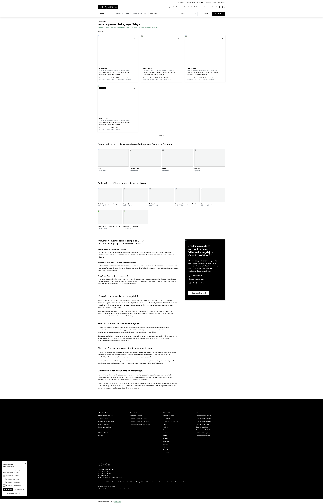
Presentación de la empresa (106, 421)
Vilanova (165, 444)
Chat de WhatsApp (197, 279)
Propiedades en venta (103, 27)
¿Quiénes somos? (103, 418)
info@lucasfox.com (103, 475)
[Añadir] (134, 38)
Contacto (215, 7)
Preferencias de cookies (182, 482)
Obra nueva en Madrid (202, 424)
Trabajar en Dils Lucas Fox (105, 415)
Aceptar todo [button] (8, 489)
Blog (193, 2)
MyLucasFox (222, 2)
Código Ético (140, 482)
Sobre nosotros (181, 2)
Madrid (165, 424)
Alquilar (175, 7)
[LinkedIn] (102, 464)
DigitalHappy (117, 501)
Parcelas (197, 169)
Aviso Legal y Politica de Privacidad (108, 482)
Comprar (169, 7)
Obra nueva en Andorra (203, 435)
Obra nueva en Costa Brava (204, 418)
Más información (15, 472)
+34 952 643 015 (197, 276)
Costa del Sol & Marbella (170, 421)
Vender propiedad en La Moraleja (140, 424)
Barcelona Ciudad (168, 415)
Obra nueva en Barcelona (203, 415)
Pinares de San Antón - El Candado (186, 204)
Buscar (220, 13)
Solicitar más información (199, 293)
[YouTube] (109, 464)
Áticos (164, 169)
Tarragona (166, 441)
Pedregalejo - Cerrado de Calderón (140, 27)
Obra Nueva (207, 7)
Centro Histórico (206, 204)
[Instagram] (105, 464)
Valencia (165, 433)
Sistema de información (166, 482)
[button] (100, 50)
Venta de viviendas (136, 415)
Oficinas (100, 435)
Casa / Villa (154, 27)
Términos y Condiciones (127, 482)
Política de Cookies (151, 482)
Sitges (165, 435)
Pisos (99, 169)
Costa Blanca (167, 450)
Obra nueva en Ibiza (202, 427)
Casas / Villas (134, 169)
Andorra (165, 438)
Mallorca (165, 427)
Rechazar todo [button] (19, 489)
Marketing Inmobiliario (104, 427)
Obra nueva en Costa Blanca (204, 430)
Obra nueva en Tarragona (203, 421)
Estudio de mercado (104, 430)
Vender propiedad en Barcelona (139, 421)
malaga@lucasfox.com (199, 283)
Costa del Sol (120, 27)
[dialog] (14, 478)
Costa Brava (166, 418)
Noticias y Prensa (103, 433)
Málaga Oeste (153, 204)
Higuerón (126, 204)
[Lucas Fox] (108, 7)
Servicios (189, 2)
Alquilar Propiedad (196, 7)
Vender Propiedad (184, 7)
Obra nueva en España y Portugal (206, 433)
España (113, 27)
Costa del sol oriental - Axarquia (108, 204)
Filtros (206, 13)
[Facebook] (99, 464)
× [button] (25, 463)
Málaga (127, 27)
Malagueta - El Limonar (131, 226)
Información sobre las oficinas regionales (110, 477)
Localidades (166, 453)
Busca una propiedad (211, 2)
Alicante (165, 447)
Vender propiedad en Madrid (138, 418)
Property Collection (103, 424)
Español (201, 2)
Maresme (166, 430)
